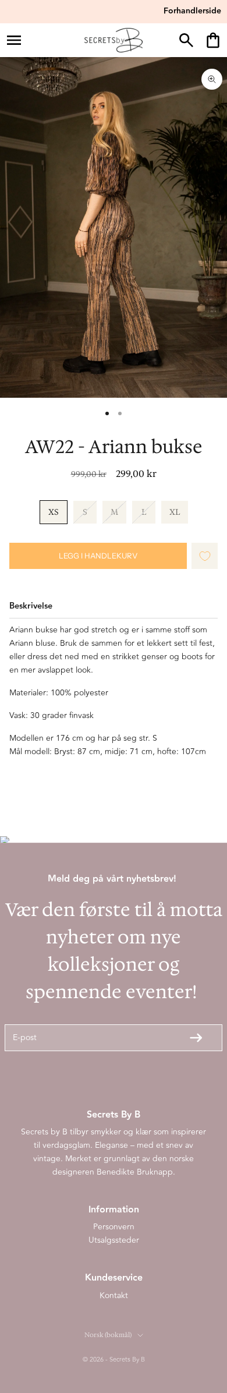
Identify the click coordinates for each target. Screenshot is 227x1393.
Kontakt (114, 1295)
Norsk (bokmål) (108, 1335)
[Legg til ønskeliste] (205, 556)
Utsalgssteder (113, 1240)
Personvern (113, 1227)
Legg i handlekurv (98, 555)
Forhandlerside (192, 11)
